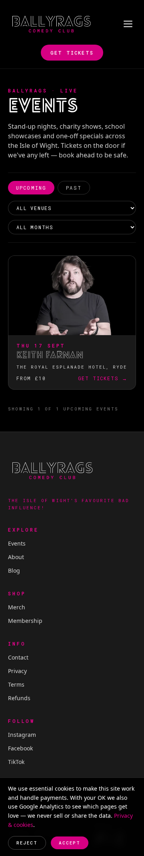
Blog (14, 570)
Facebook (20, 748)
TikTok (16, 762)
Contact (18, 657)
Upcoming (31, 188)
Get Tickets (72, 52)
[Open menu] (128, 24)
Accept (69, 843)
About (16, 557)
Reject (27, 843)
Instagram (22, 734)
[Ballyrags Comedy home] (51, 24)
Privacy (17, 671)
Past (74, 188)
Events (17, 543)
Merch (16, 607)
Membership (25, 620)
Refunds (19, 698)
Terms (16, 684)
